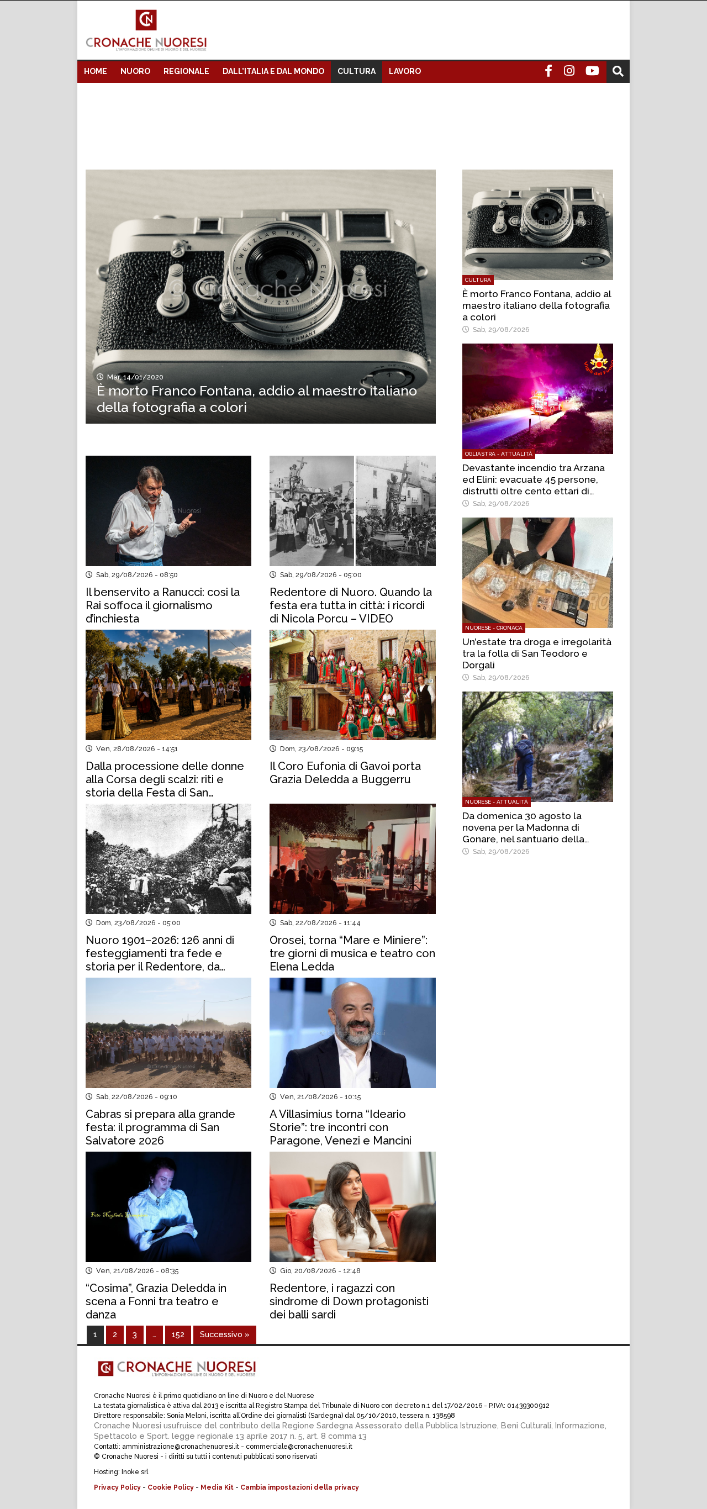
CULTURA (356, 71)
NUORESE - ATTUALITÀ (496, 802)
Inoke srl (135, 1472)
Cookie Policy (170, 1487)
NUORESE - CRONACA (494, 628)
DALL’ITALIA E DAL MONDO (273, 71)
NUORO (135, 71)
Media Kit (217, 1487)
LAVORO (405, 71)
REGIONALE (186, 71)
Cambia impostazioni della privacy (299, 1487)
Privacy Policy (117, 1487)
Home (95, 71)
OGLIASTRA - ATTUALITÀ (498, 454)
